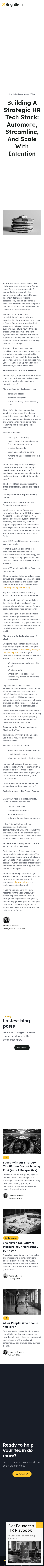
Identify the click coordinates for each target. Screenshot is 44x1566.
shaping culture (21, 882)
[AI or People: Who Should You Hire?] (22, 1302)
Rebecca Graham (11, 925)
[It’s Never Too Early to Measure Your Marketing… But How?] (22, 1221)
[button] (41, 4)
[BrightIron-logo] (12, 5)
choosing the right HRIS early (16, 587)
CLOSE (39, 1525)
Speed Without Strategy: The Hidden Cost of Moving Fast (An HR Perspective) (21, 1166)
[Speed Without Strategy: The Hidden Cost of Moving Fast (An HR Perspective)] (22, 1141)
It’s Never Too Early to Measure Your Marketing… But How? (20, 1246)
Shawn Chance (15, 1276)
